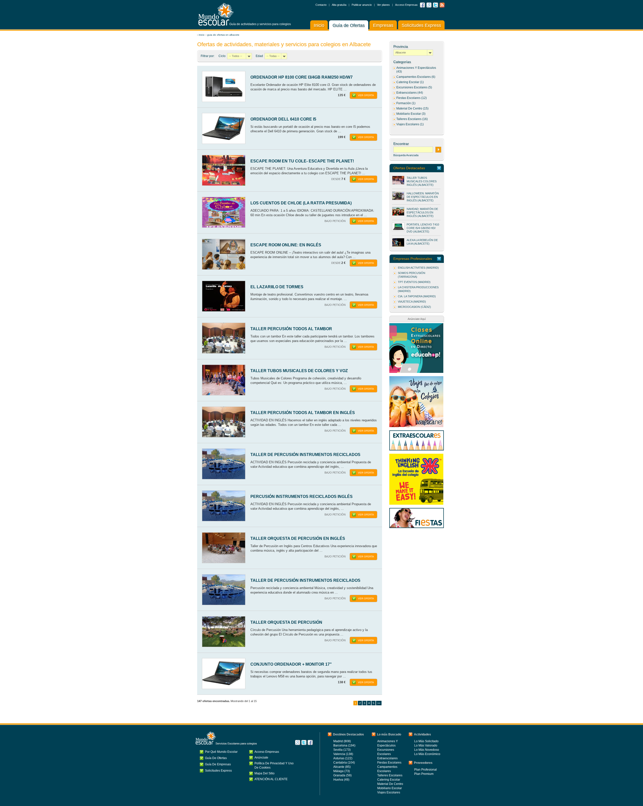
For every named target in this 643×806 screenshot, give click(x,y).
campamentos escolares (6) (415, 77)
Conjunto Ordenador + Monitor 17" (291, 664)
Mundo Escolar (216, 14)
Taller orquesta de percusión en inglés (297, 538)
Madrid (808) (342, 741)
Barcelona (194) (344, 745)
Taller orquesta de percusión (286, 622)
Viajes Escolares (388, 792)
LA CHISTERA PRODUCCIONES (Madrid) (418, 289)
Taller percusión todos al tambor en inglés (302, 413)
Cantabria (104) (344, 762)
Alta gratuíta (339, 4)
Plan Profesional (425, 769)
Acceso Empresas (406, 4)
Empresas (383, 25)
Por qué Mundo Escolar (221, 752)
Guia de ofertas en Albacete (223, 34)
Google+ (297, 742)
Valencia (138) (343, 754)
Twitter (435, 5)
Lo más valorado (425, 745)
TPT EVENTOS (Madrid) (414, 281)
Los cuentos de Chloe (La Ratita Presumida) (301, 203)
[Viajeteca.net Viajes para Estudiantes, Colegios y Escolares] (416, 379)
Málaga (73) (341, 771)
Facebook (422, 5)
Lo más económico (427, 754)
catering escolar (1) (410, 82)
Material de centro (390, 784)
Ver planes (383, 4)
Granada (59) (342, 775)
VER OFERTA (366, 95)
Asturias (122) (342, 758)
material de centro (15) (412, 108)
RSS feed (442, 5)
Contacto (321, 4)
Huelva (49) (341, 779)
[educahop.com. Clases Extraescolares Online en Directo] (416, 326)
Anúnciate (261, 757)
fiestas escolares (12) (411, 98)
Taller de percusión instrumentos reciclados (305, 454)
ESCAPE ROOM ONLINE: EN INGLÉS (285, 245)
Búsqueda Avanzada (405, 155)
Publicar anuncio (362, 4)
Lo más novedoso (426, 750)
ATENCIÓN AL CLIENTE (271, 779)
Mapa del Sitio (264, 773)
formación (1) (405, 103)
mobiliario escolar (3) (410, 114)
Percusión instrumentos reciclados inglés (301, 496)
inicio (201, 34)
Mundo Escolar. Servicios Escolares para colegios (226, 738)
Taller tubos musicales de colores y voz (299, 371)
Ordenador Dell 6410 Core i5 (283, 119)
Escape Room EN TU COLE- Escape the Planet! (302, 161)
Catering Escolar (388, 779)
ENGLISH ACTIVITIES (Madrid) (418, 267)
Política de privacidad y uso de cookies (274, 765)
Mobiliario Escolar (389, 788)
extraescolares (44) (409, 92)
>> (378, 703)
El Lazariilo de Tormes (276, 287)
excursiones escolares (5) (414, 87)
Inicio (319, 25)
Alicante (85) (342, 767)
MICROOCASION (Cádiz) (414, 306)
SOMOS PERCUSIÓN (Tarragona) (411, 274)
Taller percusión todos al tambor (291, 329)
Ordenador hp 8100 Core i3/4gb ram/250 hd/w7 (301, 77)
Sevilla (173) (342, 750)
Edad (259, 56)
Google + (429, 5)
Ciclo (222, 56)
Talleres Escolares (389, 775)
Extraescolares (387, 758)
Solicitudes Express (421, 25)
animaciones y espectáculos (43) (416, 69)
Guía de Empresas (218, 764)
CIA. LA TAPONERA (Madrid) (417, 296)
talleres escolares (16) (412, 119)
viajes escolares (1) (410, 124)
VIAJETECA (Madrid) (412, 301)
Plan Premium (424, 774)
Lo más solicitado (426, 741)
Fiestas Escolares (389, 762)
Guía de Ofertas (349, 25)
